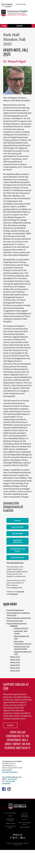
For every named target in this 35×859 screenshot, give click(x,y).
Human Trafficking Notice (10, 827)
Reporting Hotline (24, 827)
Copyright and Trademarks (10, 819)
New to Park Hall (17, 527)
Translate (8, 6)
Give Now (19, 26)
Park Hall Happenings (15, 610)
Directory (24, 813)
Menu (4, 26)
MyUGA (10, 816)
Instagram (14, 594)
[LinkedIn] (24, 838)
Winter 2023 (15, 662)
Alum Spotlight (17, 533)
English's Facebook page (4, 789)
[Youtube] (21, 838)
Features (17, 520)
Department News (17, 557)
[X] (13, 838)
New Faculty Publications (17, 541)
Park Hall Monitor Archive (17, 624)
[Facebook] (11, 838)
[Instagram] (16, 838)
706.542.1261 (12, 779)
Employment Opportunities (24, 815)
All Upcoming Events (15, 621)
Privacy (25, 819)
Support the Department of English (13, 506)
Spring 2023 (15, 665)
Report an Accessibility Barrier (25, 823)
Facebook (20, 592)
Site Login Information (9, 772)
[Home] (17, 15)
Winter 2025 (15, 657)
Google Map (6, 783)
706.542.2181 (10, 781)
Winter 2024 (15, 660)
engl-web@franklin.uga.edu (11, 777)
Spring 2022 (15, 671)
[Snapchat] (19, 838)
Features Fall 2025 (21, 628)
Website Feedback (10, 823)
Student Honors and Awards (17, 550)
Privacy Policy (6, 770)
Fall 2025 (14, 626)
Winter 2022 (15, 668)
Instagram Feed (9, 789)
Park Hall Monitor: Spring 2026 (19, 618)
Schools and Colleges (10, 813)
